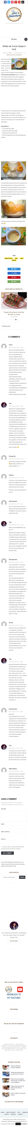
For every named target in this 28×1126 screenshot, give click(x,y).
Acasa (2, 1112)
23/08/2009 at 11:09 (14, 525)
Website (3, 839)
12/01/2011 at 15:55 (14, 625)
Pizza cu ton (6, 326)
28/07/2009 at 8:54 (14, 406)
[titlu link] (14, 992)
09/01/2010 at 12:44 (14, 562)
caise (16, 258)
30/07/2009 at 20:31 (14, 477)
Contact (20, 1114)
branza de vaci (8, 258)
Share (15, 273)
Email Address (5, 831)
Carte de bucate (10, 1112)
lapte (21, 258)
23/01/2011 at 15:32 (14, 711)
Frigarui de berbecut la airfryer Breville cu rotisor (17, 1087)
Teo (10, 53)
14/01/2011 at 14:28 (14, 661)
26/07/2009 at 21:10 (14, 347)
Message (3, 809)
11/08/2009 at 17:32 (14, 504)
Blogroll (13, 1114)
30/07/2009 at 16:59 (14, 459)
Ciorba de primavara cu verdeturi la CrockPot (17, 1073)
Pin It (14, 277)
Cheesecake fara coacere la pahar (16, 1066)
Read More (24, 1124)
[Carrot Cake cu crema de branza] (14, 300)
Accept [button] (18, 1123)
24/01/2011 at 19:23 (14, 748)
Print (15, 281)
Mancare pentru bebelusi (14, 55)
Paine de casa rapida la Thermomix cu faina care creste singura (18, 1080)
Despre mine (14, 941)
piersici (14, 260)
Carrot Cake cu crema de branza (14, 312)
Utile (18, 1112)
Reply (22, 347)
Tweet (15, 269)
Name (2, 824)
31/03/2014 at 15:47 (14, 771)
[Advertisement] (14, 31)
